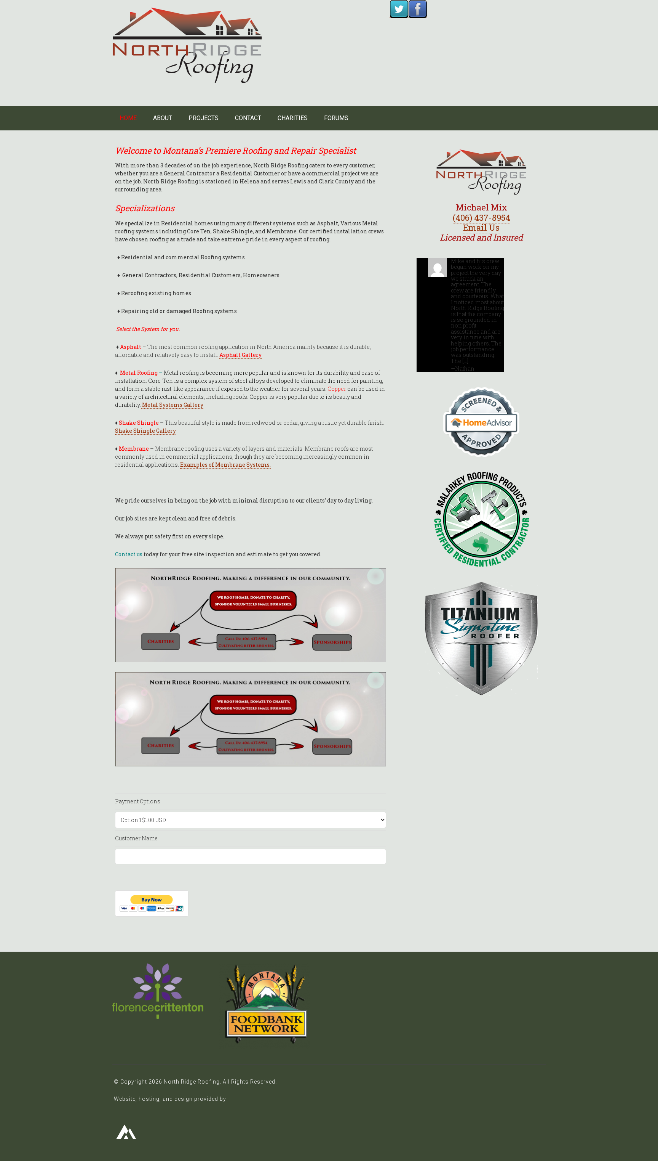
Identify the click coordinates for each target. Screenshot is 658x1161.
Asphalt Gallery (240, 354)
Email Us (481, 227)
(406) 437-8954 (481, 217)
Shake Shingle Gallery (145, 430)
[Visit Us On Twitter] (399, 14)
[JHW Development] (126, 1142)
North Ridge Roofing (187, 45)
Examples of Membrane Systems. (225, 464)
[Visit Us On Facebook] (417, 14)
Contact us (128, 554)
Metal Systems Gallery (172, 404)
